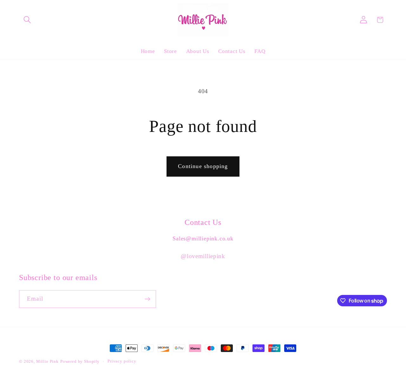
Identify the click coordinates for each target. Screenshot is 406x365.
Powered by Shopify (80, 361)
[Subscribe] (147, 299)
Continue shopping (203, 166)
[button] (27, 19)
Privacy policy (122, 361)
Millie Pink (47, 361)
